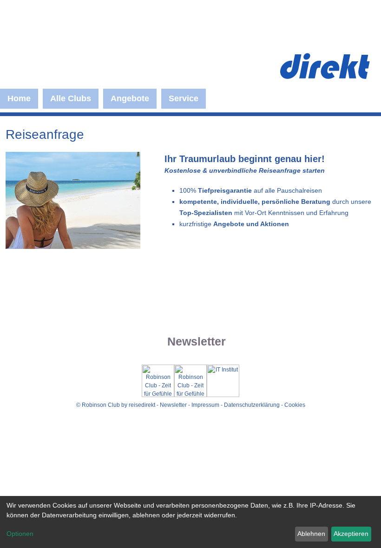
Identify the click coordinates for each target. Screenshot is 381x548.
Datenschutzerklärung (252, 405)
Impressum (205, 405)
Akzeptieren (351, 533)
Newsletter (173, 405)
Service (183, 98)
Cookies (294, 405)
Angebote (130, 98)
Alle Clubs (70, 98)
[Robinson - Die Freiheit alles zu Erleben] (98, 58)
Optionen (20, 533)
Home (19, 98)
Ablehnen (311, 533)
